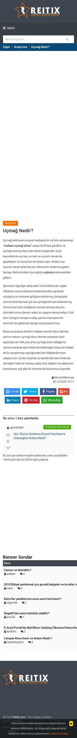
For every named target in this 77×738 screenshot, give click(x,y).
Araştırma (10, 223)
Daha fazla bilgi (59, 733)
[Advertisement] (38, 91)
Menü (11, 28)
